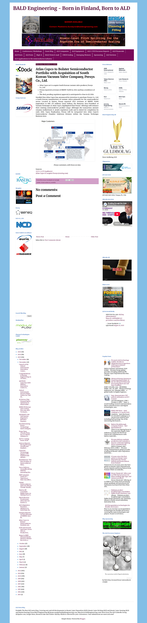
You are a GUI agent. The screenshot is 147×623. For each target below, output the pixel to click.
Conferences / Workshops (32, 51)
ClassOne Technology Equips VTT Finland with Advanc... (24, 454)
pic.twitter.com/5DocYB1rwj (115, 320)
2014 (19, 592)
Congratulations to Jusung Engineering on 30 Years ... (25, 376)
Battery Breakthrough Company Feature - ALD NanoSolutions (119, 425)
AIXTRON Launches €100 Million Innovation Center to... (25, 384)
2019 (19, 578)
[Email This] (66, 180)
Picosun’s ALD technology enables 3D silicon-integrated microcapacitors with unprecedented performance (120, 363)
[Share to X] (69, 180)
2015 (19, 589)
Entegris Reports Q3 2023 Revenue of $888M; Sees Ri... (25, 515)
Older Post (94, 237)
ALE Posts (29, 55)
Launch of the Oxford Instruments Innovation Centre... (24, 368)
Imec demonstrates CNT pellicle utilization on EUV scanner (120, 397)
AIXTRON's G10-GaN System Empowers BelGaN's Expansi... (24, 418)
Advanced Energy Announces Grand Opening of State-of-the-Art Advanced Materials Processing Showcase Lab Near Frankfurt (121, 382)
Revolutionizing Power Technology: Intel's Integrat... (25, 426)
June (21, 554)
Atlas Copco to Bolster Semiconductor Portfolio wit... (25, 522)
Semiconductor (45, 182)
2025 (19, 352)
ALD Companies (63, 51)
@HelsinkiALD (111, 316)
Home (17, 51)
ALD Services (111, 55)
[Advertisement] (24, 145)
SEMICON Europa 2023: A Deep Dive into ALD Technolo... (25, 409)
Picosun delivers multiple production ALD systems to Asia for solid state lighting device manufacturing (120, 442)
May (21, 557)
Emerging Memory (83, 55)
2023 (19, 357)
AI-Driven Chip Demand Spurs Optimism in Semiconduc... (24, 402)
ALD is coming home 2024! (24, 439)
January (22, 567)
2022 (19, 570)
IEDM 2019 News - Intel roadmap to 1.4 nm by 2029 (120, 411)
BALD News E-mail (52, 55)
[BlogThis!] (68, 180)
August (21, 549)
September (23, 546)
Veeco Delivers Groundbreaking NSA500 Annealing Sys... (25, 470)
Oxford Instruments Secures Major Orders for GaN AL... (25, 393)
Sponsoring (98, 55)
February (22, 565)
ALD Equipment (78, 51)
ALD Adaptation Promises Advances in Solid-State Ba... (24, 507)
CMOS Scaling (67, 55)
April (21, 559)
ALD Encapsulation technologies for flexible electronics (117, 506)
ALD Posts (18, 55)
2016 (19, 586)
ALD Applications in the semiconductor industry (33, 59)
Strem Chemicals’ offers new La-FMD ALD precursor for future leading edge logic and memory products (121, 475)
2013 (19, 594)
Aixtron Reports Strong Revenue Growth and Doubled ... (25, 445)
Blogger (82, 619)
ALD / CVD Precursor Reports (98, 51)
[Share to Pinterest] (73, 180)
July (20, 551)
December (23, 359)
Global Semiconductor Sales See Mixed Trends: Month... (25, 485)
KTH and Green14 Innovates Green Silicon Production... (25, 530)
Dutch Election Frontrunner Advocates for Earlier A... (24, 500)
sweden (53, 182)
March (21, 562)
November (23, 362)
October (22, 543)
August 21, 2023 (119, 325)
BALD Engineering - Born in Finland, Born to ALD (71, 8)
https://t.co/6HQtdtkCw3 (114, 318)
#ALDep (121, 314)
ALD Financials (118, 51)
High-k (39, 55)
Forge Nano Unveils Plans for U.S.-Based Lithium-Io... (24, 433)
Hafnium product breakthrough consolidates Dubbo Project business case (120, 491)
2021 (19, 573)
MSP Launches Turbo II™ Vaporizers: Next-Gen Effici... (25, 477)
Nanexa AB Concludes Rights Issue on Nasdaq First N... (25, 492)
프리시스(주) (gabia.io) (44, 171)
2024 (19, 354)
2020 (19, 576)
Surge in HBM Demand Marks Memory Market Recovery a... (25, 537)
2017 (19, 584)
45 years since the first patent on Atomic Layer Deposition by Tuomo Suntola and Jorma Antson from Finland (120, 460)
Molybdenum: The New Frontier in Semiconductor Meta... (25, 462)
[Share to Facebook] (71, 180)
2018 (19, 581)
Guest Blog (49, 51)
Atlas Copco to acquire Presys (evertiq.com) (52, 173)
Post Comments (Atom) (52, 240)
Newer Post (40, 237)
